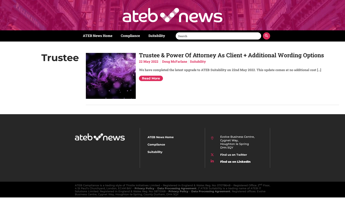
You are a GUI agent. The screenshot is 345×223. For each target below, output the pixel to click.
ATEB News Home (97, 35)
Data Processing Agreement (176, 188)
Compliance (130, 35)
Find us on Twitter (233, 155)
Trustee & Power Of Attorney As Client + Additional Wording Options (231, 55)
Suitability (156, 35)
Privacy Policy (144, 188)
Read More (151, 78)
